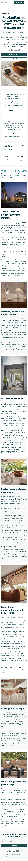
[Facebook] (10, 851)
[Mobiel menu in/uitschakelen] (26, 2)
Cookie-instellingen (17, 856)
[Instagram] (21, 851)
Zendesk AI (14, 59)
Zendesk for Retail (14, 54)
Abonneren (14, 845)
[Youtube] (17, 851)
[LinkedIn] (14, 851)
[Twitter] (7, 851)
